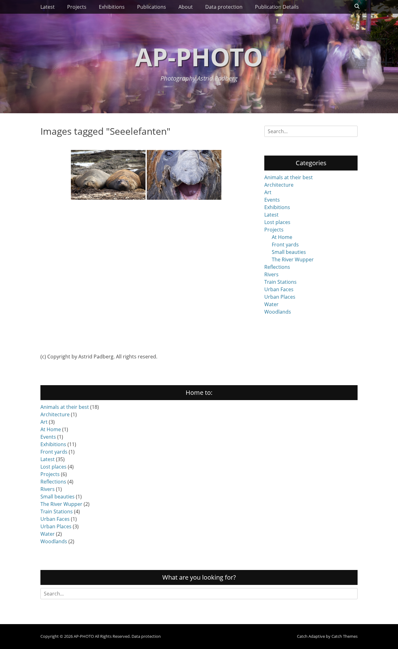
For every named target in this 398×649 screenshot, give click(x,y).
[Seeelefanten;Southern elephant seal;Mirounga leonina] (108, 175)
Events (272, 199)
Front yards (285, 244)
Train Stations (280, 281)
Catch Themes (344, 636)
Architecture (279, 184)
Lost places (277, 222)
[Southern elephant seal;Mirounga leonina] (184, 175)
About (185, 6)
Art (267, 192)
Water (271, 304)
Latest (47, 6)
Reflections (277, 267)
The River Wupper (293, 259)
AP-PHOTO (199, 56)
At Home (282, 237)
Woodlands (277, 311)
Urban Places (279, 296)
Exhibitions (112, 6)
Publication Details (277, 6)
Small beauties (289, 252)
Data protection (224, 6)
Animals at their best (288, 177)
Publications (151, 6)
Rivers (271, 274)
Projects (76, 6)
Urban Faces (279, 289)
